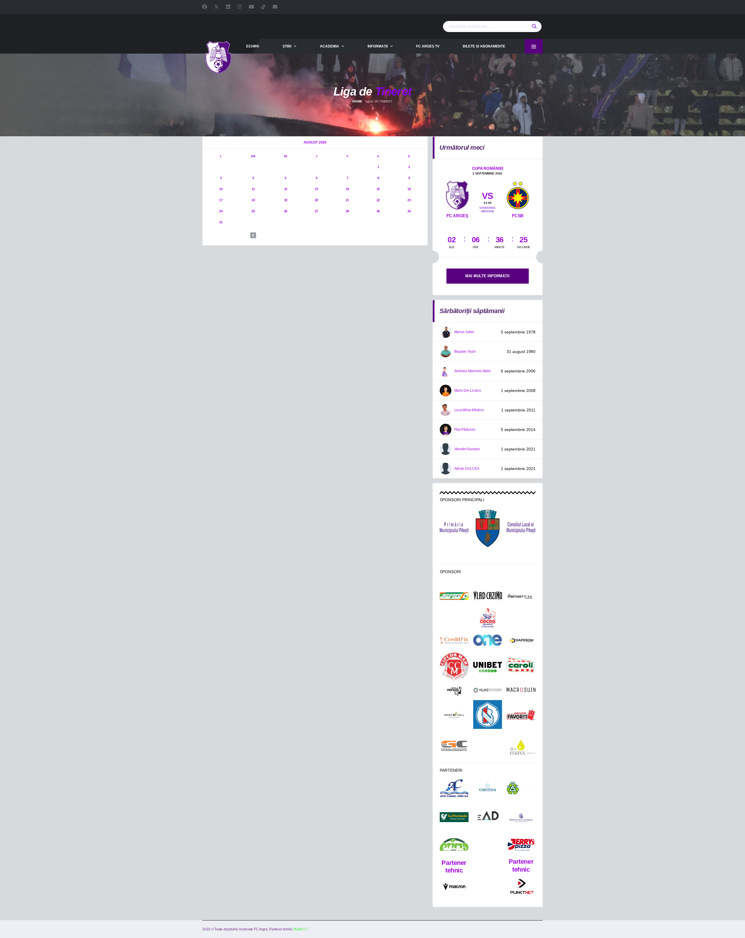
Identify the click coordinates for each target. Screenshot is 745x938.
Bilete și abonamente (484, 46)
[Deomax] (521, 745)
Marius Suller (464, 332)
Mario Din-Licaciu (467, 390)
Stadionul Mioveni (487, 209)
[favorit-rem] (521, 714)
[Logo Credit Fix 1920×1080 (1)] (454, 640)
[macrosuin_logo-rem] (521, 691)
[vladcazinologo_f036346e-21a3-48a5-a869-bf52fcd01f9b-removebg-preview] (487, 595)
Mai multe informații (487, 276)
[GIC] (454, 745)
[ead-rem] (487, 817)
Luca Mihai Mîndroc (469, 410)
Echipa (252, 46)
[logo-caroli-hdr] (521, 667)
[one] (487, 640)
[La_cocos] (487, 617)
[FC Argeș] (457, 194)
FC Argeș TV (427, 46)
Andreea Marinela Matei (472, 371)
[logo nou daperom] (521, 640)
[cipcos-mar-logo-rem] (454, 667)
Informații (378, 46)
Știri (287, 46)
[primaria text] (454, 528)
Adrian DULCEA (466, 469)
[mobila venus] (454, 691)
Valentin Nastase (467, 449)
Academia (329, 46)
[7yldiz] (487, 691)
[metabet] (521, 596)
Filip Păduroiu (465, 430)
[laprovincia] (454, 817)
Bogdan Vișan (465, 351)
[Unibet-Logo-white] (487, 667)
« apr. (253, 235)
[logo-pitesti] (487, 528)
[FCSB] (517, 194)
